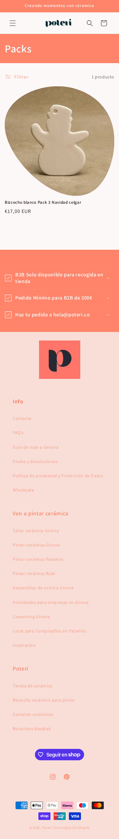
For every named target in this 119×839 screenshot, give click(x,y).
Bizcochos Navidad (32, 728)
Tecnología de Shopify (71, 827)
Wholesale (23, 490)
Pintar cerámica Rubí (34, 573)
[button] (13, 23)
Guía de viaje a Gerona (35, 447)
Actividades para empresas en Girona (51, 602)
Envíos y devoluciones (35, 461)
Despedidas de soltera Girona (43, 588)
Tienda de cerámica (32, 686)
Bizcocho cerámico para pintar (44, 700)
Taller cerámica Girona (36, 530)
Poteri (47, 827)
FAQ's (18, 432)
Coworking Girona (31, 616)
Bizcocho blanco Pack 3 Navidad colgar (43, 202)
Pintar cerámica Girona (36, 545)
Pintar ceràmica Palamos (38, 559)
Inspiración (24, 645)
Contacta (22, 418)
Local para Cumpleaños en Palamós (49, 631)
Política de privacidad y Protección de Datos (58, 476)
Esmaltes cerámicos (33, 714)
